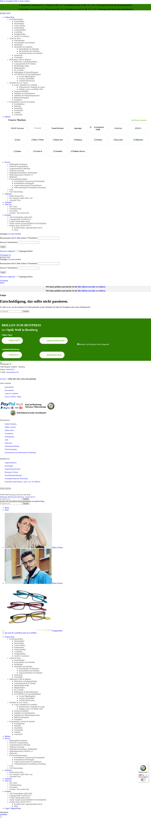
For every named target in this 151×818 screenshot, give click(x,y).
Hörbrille (17, 106)
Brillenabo (13, 177)
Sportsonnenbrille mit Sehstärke (30, 53)
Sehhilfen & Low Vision (18, 83)
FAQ (11, 190)
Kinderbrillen (19, 28)
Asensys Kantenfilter (26, 79)
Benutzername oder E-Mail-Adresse (18, 238)
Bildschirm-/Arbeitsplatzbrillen (25, 62)
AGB (6, 440)
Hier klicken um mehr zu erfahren (91, 287)
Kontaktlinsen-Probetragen (24, 183)
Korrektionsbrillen (16, 19)
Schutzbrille (18, 110)
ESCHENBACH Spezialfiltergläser (27, 74)
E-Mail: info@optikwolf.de (19, 221)
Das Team (13, 207)
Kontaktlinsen (19, 104)
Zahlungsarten (9, 437)
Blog (16, 230)
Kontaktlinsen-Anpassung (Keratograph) (29, 181)
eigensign (78, 128)
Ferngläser (18, 100)
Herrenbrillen (19, 24)
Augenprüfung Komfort (13, 469)
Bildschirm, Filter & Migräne (20, 60)
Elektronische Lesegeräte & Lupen (32, 87)
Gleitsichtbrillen (20, 30)
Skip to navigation (7, 1)
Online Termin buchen (28, 223)
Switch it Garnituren (21, 36)
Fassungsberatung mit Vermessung (16, 478)
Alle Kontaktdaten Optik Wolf (20, 217)
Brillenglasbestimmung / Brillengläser (23, 173)
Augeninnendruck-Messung (19, 168)
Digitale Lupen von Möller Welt (31, 89)
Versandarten (9, 433)
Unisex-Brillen (19, 26)
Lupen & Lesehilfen (11, 393)
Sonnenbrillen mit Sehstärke (24, 43)
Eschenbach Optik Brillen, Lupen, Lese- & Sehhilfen (22, 482)
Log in (3, 247)
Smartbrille (18, 108)
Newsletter (13, 211)
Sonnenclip (18, 55)
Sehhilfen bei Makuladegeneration (27, 96)
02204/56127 (14, 355)
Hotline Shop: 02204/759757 (20, 226)
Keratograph (9, 466)
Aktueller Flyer (15, 200)
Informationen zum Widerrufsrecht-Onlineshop (20, 452)
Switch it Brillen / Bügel (13, 397)
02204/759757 (14, 340)
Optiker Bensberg (10, 424)
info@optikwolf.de (54, 355)
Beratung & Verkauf (11, 472)
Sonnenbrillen (19, 41)
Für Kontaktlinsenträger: (18, 179)
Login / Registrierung (13, 808)
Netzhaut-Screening (16, 171)
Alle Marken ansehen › (139, 120)
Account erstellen (14, 234)
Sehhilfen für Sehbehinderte (24, 93)
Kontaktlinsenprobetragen (13, 475)
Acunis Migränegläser (27, 76)
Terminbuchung (15, 209)
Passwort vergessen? (7, 251)
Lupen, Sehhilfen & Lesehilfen (25, 85)
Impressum (8, 443)
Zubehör (17, 112)
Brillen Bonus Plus (16, 196)
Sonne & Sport (15, 38)
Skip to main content (21, 1)
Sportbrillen (18, 45)
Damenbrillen (19, 21)
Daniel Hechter (58, 128)
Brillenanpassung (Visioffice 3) (21, 175)
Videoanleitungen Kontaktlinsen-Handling (30, 188)
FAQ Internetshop (16, 192)
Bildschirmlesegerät (21, 98)
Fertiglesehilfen (20, 34)
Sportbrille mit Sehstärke (23, 47)
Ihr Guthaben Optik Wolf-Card (20, 198)
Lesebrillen (18, 32)
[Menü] (147, 765)
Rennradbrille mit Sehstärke (29, 51)
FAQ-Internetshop (11, 449)
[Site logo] (5, 13)
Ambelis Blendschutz (27, 81)
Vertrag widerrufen (5, 488)
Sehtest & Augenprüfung (18, 166)
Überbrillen (18, 57)
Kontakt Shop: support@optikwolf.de (28, 228)
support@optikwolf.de (56, 340)
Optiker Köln (9, 430)
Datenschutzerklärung (12, 446)
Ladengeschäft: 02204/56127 (20, 219)
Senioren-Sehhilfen (21, 91)
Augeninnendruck (11, 463)
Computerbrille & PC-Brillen (25, 64)
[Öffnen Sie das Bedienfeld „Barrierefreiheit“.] (1, 817)
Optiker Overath (10, 427)
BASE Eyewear (17, 128)
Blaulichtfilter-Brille (21, 66)
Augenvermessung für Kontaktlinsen (28, 185)
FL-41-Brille (19, 70)
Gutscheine (18, 115)
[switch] (143, 779)
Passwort (8, 242)
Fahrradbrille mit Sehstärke (29, 49)
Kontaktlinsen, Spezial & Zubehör (22, 102)
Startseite (3, 379)
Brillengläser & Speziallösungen (26, 72)
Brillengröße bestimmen (18, 164)
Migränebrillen (19, 68)
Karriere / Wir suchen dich (19, 213)
